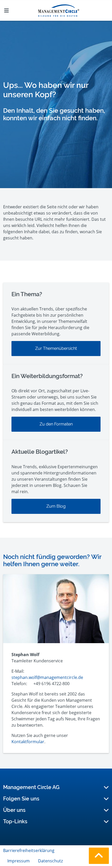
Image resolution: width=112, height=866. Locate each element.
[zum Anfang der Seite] (99, 856)
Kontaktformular (27, 741)
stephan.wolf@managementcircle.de (47, 677)
